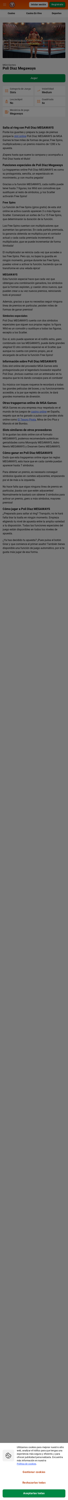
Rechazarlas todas (34, 1482)
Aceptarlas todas (34, 1493)
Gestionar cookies (34, 1472)
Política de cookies (26, 1463)
